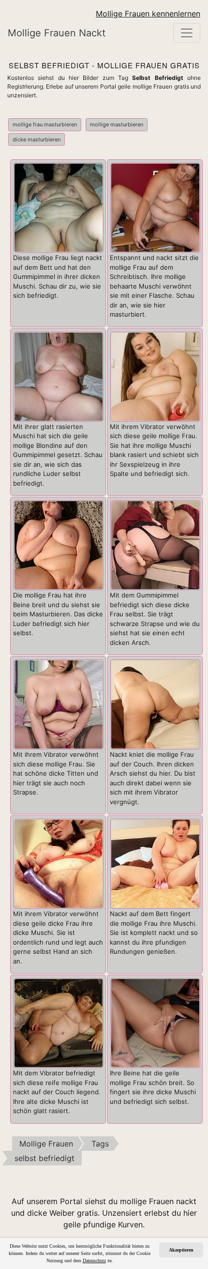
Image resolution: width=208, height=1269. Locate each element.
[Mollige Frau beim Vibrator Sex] (58, 703)
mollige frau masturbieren (45, 124)
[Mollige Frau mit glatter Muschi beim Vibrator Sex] (155, 376)
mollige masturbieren (116, 124)
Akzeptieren (181, 1250)
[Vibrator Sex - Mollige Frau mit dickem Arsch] (155, 703)
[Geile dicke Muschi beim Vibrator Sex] (58, 863)
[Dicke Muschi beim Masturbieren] (58, 207)
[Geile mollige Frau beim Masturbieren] (58, 544)
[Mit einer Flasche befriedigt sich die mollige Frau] (155, 207)
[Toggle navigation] (186, 33)
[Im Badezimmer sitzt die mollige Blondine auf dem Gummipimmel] (58, 376)
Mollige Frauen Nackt (56, 33)
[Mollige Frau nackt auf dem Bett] (155, 863)
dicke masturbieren (36, 139)
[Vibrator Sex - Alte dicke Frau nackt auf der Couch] (58, 1022)
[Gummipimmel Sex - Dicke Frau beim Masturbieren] (155, 544)
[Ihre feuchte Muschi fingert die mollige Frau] (155, 1022)
